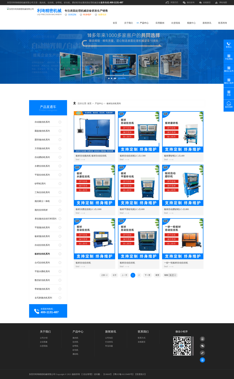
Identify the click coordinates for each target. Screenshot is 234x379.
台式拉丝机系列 (42, 262)
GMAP (107, 374)
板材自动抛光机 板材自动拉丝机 (91, 156)
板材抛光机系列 (42, 236)
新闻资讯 (207, 23)
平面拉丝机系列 (42, 175)
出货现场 (175, 23)
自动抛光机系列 (42, 122)
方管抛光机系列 (42, 148)
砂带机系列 (40, 183)
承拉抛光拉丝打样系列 (45, 219)
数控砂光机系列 (42, 280)
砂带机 (75, 346)
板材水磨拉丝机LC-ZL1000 (88, 209)
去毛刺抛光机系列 (43, 298)
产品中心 (144, 23)
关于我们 (128, 23)
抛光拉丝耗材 (41, 210)
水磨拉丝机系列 (42, 166)
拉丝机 (75, 342)
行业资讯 (109, 342)
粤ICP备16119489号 (123, 374)
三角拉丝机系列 (42, 192)
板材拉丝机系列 (42, 254)
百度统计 (140, 374)
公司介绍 (44, 338)
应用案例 (160, 23)
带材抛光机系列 (42, 289)
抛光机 (75, 338)
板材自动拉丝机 (83, 263)
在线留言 (207, 2)
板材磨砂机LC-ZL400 (174, 156)
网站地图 (223, 2)
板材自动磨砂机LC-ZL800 (176, 209)
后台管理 (87, 374)
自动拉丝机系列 (42, 245)
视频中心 (191, 23)
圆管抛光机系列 (42, 139)
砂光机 (75, 350)
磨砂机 (75, 354)
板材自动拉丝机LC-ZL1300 (133, 156)
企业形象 (44, 342)
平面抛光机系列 (42, 227)
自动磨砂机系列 (42, 157)
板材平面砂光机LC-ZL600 (132, 209)
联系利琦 (222, 23)
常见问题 (109, 346)
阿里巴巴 (174, 2)
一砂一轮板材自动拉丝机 (176, 263)
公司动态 (109, 338)
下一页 (147, 275)
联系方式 (141, 338)
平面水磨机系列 (42, 271)
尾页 (157, 275)
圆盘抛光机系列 (42, 131)
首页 (115, 23)
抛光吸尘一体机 (42, 201)
